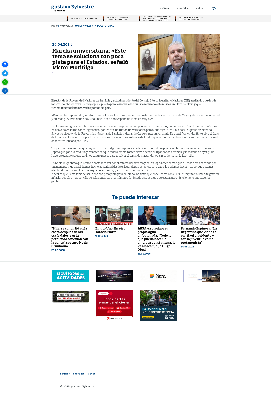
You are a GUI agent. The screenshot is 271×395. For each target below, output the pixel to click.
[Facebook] (5, 64)
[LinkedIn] (5, 90)
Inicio (54, 26)
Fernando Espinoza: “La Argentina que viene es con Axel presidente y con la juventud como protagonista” (199, 235)
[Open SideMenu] (214, 8)
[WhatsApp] (5, 82)
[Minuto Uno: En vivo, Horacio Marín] (114, 215)
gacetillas (78, 373)
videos (91, 373)
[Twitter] (5, 73)
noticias (65, 373)
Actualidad (66, 26)
